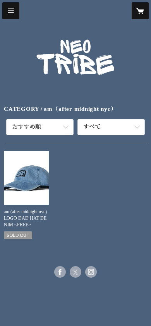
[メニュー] (10, 10)
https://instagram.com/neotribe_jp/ (91, 272)
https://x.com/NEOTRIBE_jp (75, 272)
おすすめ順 (26, 127)
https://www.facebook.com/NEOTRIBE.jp (60, 272)
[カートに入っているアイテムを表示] (140, 10)
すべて (92, 127)
